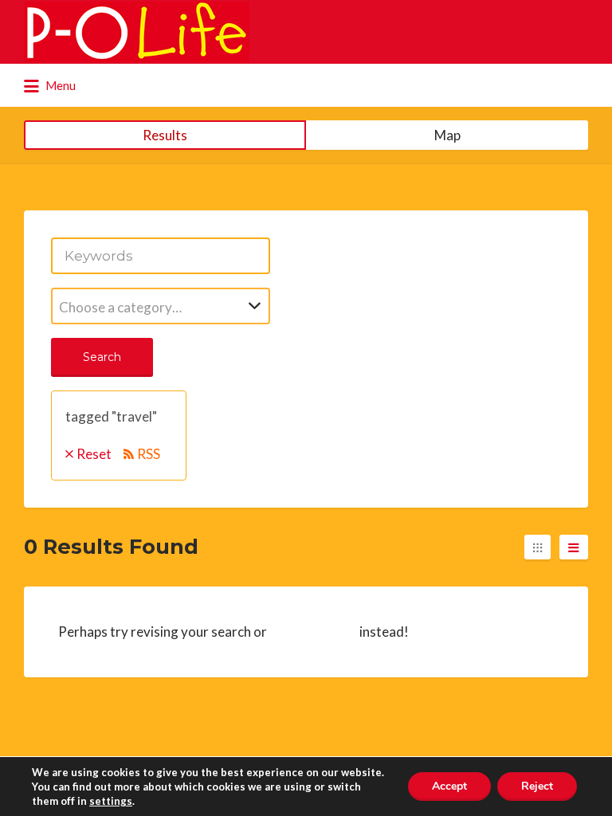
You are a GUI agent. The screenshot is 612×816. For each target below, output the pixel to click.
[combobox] (160, 306)
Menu (59, 85)
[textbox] (161, 307)
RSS (148, 453)
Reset (94, 453)
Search (102, 357)
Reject (537, 786)
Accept (449, 786)
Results (165, 135)
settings (110, 800)
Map (447, 135)
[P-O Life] (136, 32)
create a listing (313, 631)
